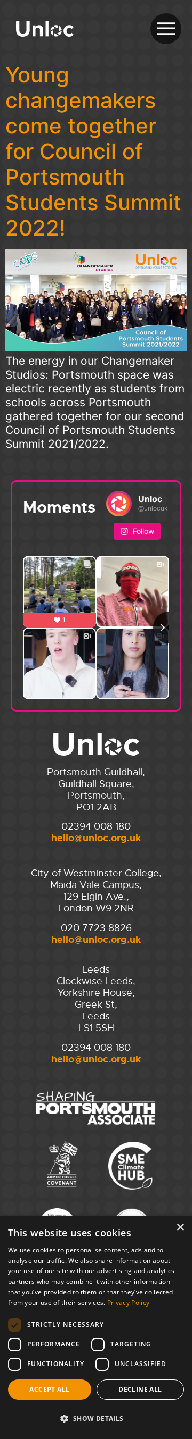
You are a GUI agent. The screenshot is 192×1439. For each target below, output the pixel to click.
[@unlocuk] (119, 503)
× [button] (180, 1228)
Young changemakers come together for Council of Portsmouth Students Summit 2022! (93, 151)
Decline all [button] (140, 1389)
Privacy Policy (128, 1302)
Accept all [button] (49, 1389)
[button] (96, 1419)
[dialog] (96, 1327)
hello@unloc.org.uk (96, 838)
